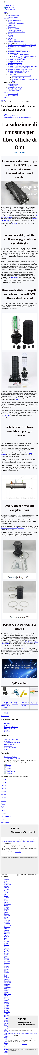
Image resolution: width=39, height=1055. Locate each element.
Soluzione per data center (15, 50)
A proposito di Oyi (13, 15)
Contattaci (7, 97)
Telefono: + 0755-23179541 (12, 758)
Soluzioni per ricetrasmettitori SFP (21, 76)
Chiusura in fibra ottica (14, 30)
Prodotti (6, 19)
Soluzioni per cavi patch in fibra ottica (19, 68)
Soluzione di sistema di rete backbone (18, 51)
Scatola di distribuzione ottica (16, 32)
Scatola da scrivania (13, 28)
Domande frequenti (13, 90)
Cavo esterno (12, 27)
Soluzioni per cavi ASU (15, 63)
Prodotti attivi (12, 40)
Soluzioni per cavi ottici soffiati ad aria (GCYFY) (22, 45)
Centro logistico (12, 85)
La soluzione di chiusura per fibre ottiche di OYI (18, 117)
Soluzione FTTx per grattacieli (20, 54)
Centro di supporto (9, 728)
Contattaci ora (5, 716)
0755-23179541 (10, 5)
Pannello (10, 33)
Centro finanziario (13, 84)
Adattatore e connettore (14, 20)
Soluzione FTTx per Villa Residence (22, 58)
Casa (5, 12)
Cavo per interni (12, 25)
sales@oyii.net (10, 7)
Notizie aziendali (13, 94)
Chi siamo (7, 723)
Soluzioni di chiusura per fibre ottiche (18, 71)
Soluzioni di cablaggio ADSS (16, 59)
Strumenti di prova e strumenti (16, 41)
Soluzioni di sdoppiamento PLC (17, 72)
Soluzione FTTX (13, 53)
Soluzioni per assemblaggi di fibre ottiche (20, 69)
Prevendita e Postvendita (15, 89)
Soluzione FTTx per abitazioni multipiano (24, 56)
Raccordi (10, 38)
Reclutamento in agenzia (15, 87)
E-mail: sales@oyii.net (10, 757)
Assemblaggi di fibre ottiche (16, 23)
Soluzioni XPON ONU (18, 77)
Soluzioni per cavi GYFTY (16, 64)
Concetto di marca (13, 17)
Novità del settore (13, 95)
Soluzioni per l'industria (11, 116)
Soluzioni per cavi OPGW (15, 61)
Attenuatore (11, 22)
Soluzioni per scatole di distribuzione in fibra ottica (22, 66)
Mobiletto (11, 36)
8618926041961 (10, 9)
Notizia (6, 92)
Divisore (10, 35)
